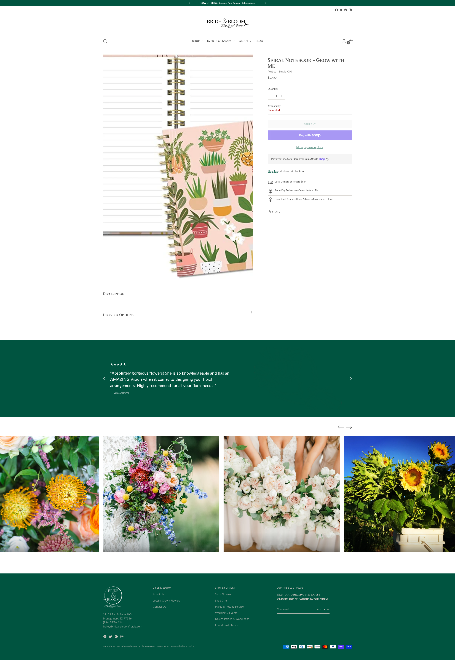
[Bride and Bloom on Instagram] (350, 10)
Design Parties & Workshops (232, 618)
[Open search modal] (105, 41)
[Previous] (190, 3)
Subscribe (323, 609)
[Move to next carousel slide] (351, 378)
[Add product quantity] (271, 95)
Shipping (273, 171)
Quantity (273, 88)
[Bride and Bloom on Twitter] (341, 10)
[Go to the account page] (342, 41)
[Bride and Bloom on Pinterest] (345, 10)
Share (276, 212)
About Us (158, 594)
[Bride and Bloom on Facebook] (336, 10)
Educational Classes (226, 625)
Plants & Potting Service (229, 606)
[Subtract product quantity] (282, 95)
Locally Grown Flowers (166, 600)
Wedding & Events (226, 612)
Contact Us (159, 606)
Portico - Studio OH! (280, 71)
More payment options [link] (309, 147)
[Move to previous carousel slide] (104, 378)
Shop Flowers (223, 594)
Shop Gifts (221, 600)
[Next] (265, 3)
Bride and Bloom (129, 646)
